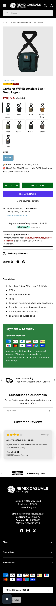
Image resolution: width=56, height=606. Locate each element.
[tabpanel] (28, 302)
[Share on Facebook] (18, 262)
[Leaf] (8, 125)
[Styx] (8, 139)
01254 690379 (32, 517)
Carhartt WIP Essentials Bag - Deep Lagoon (26, 22)
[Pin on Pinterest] (24, 262)
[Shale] (42, 125)
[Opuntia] (19, 125)
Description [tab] (9, 279)
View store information (17, 215)
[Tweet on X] (12, 262)
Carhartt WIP (8, 80)
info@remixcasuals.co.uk (31, 513)
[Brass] (31, 108)
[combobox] (28, 13)
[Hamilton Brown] (42, 108)
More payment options (28, 200)
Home (5, 22)
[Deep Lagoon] (8, 108)
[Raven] (31, 125)
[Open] (7, 599)
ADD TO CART (37, 185)
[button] (51, 5)
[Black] (19, 108)
